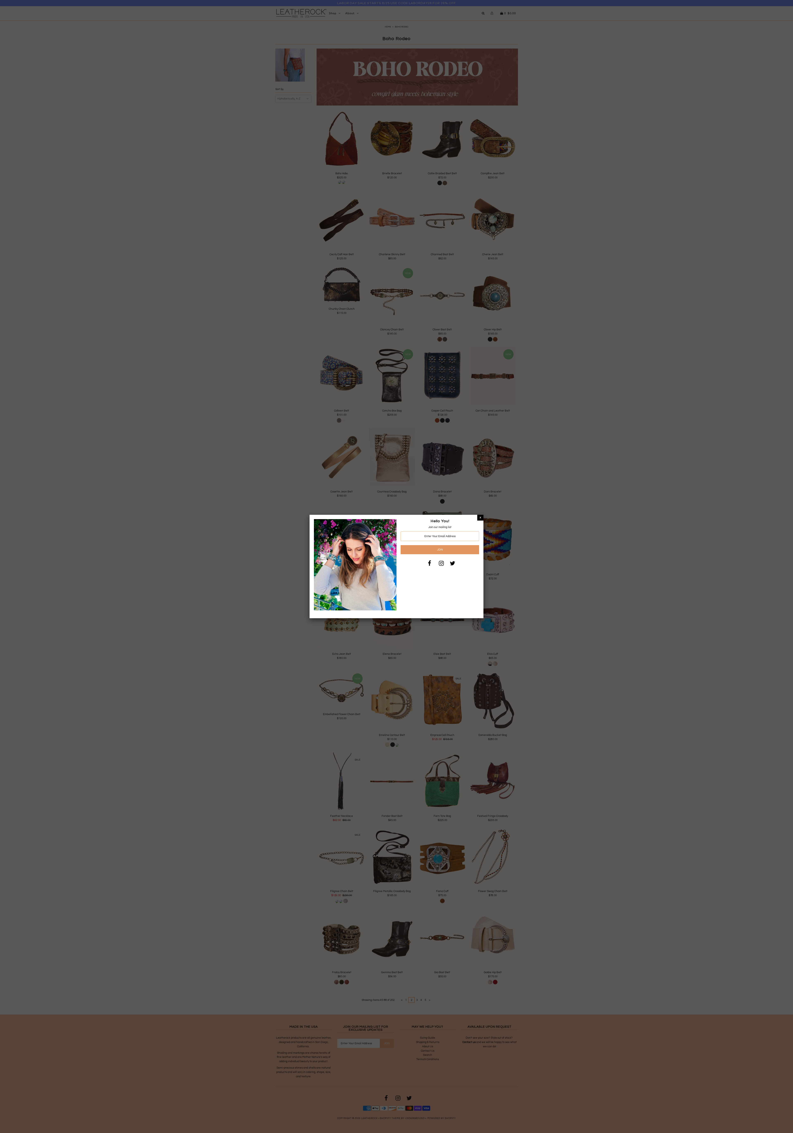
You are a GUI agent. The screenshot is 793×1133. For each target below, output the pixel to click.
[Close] (480, 517)
